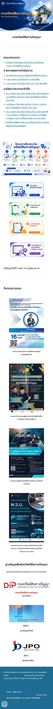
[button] (3, 3)
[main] (27, 37)
